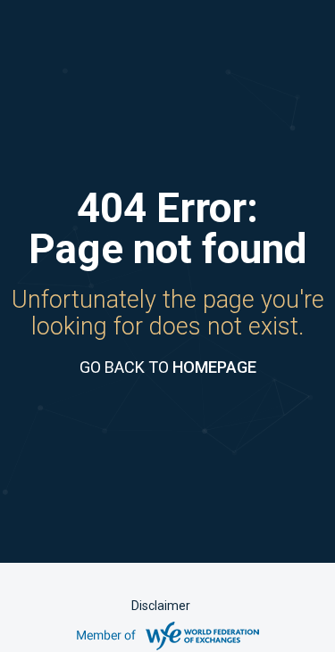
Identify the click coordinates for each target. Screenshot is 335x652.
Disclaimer (160, 605)
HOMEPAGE (214, 367)
